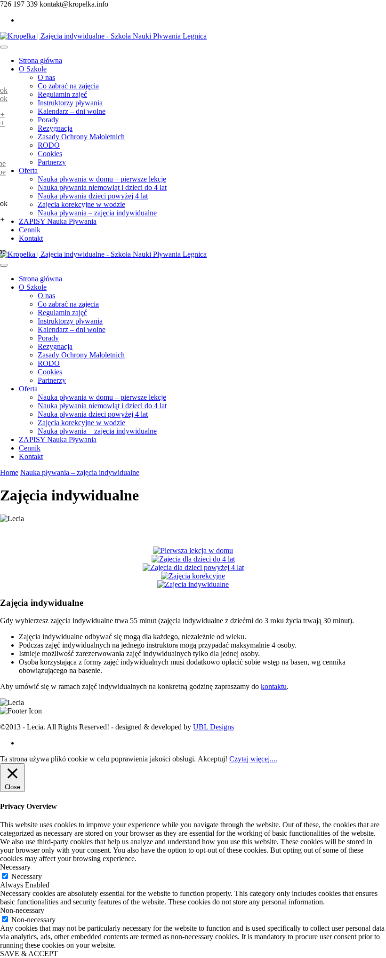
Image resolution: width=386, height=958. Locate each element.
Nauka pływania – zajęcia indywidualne (97, 213)
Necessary (26, 876)
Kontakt (31, 238)
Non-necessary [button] (22, 910)
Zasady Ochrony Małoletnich (81, 137)
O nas (46, 77)
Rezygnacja (55, 128)
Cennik (29, 230)
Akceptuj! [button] (212, 759)
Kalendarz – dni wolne (71, 111)
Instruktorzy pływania (70, 103)
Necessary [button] (15, 867)
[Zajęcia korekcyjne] (193, 576)
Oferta (28, 170)
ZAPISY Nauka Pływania (57, 221)
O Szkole (33, 69)
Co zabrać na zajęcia (68, 86)
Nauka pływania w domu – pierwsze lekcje (102, 179)
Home (9, 472)
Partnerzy (52, 162)
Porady (48, 120)
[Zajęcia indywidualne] (193, 584)
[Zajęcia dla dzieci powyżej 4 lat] (193, 567)
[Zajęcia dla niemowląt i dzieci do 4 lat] (193, 559)
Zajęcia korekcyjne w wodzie (81, 204)
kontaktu (274, 686)
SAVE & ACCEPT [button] (29, 954)
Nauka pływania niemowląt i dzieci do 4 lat (102, 187)
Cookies (50, 154)
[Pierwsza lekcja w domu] (193, 550)
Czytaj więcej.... (253, 759)
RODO (49, 145)
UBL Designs (213, 727)
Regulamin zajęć (62, 94)
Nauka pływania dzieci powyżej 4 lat (93, 196)
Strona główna (40, 60)
